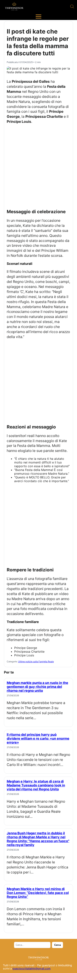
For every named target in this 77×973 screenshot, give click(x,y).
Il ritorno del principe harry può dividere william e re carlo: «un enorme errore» (38, 738)
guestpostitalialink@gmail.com (32, 968)
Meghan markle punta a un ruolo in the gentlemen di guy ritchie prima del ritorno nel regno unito (37, 687)
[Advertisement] (38, 166)
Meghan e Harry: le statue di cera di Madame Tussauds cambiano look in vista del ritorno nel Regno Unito (36, 785)
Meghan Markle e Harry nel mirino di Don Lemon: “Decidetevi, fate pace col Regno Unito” (38, 893)
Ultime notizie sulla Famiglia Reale (36, 661)
